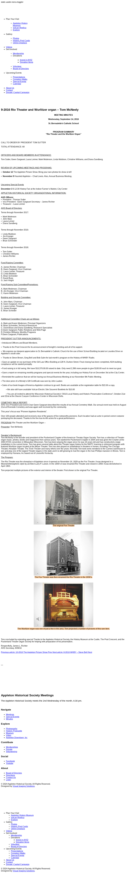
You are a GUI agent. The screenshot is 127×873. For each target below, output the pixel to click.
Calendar (17, 84)
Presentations (19, 77)
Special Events (19, 81)
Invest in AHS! (26, 60)
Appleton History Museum (20, 24)
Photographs (11, 729)
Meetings (10, 714)
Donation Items (26, 62)
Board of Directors (21, 69)
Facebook (10, 761)
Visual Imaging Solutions (24, 786)
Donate (9, 749)
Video (8, 735)
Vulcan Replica (19, 28)
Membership (18, 53)
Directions (10, 775)
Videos (9, 47)
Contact (9, 90)
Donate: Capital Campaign (17, 92)
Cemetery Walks (20, 79)
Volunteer (17, 66)
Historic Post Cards (21, 41)
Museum (10, 733)
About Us (10, 88)
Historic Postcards (14, 731)
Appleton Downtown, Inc (16, 738)
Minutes (9, 719)
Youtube (9, 763)
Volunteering (11, 752)
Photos (16, 38)
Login (8, 780)
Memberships (12, 747)
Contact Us (11, 777)
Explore (16, 30)
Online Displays (20, 43)
